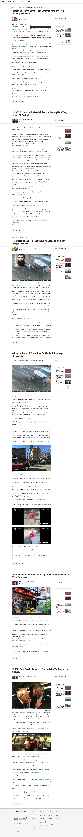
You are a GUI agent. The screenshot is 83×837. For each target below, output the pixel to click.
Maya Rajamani (23, 581)
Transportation (33, 665)
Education (33, 816)
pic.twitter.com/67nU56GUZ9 (39, 555)
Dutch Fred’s (43, 624)
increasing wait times (39, 718)
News (23, 1)
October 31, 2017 (26, 552)
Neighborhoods (16, 1)
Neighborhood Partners (59, 813)
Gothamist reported (25, 506)
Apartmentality (42, 818)
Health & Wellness (34, 819)
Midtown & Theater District (19, 665)
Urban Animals (34, 827)
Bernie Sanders (34, 712)
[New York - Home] (3, 1)
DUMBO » (57, 129)
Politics (28, 665)
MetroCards (14, 731)
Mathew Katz (22, 18)
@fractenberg (22, 249)
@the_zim (22, 120)
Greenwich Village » (59, 28)
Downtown (15, 237)
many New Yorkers (26, 712)
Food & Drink (36, 7)
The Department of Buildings (35, 44)
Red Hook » (58, 269)
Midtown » (57, 380)
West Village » (58, 33)
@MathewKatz (23, 19)
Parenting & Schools (35, 821)
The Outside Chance (43, 815)
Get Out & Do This (42, 819)
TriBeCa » (57, 374)
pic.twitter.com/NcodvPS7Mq (28, 549)
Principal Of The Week (43, 822)
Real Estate (41, 7)
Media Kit (57, 821)
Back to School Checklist (43, 813)
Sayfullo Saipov (35, 291)
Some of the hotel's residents (18, 96)
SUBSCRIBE (51, 824)
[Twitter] (48, 813)
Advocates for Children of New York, (36, 151)
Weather (33, 828)
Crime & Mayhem (24, 237)
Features (28, 1)
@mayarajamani (23, 583)
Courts (19, 237)
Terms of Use (16, 831)
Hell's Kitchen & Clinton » (60, 135)
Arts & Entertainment (29, 7)
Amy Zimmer (22, 119)
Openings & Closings (43, 821)
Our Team (57, 818)
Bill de (48, 714)
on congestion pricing (30, 791)
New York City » (58, 147)
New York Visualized (43, 816)
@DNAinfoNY (17, 555)
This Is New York (42, 824)
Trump (34, 775)
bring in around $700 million (34, 756)
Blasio (13, 716)
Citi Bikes (38, 499)
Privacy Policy (20, 831)
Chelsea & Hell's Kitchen (18, 7)
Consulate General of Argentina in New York (40, 428)
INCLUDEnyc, (32, 186)
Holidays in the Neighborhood (44, 825)
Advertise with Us (58, 815)
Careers (57, 819)
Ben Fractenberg (23, 248)
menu (21, 643)
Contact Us (57, 816)
